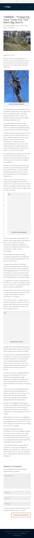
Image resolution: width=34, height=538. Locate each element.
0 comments (11, 28)
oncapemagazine (10, 25)
